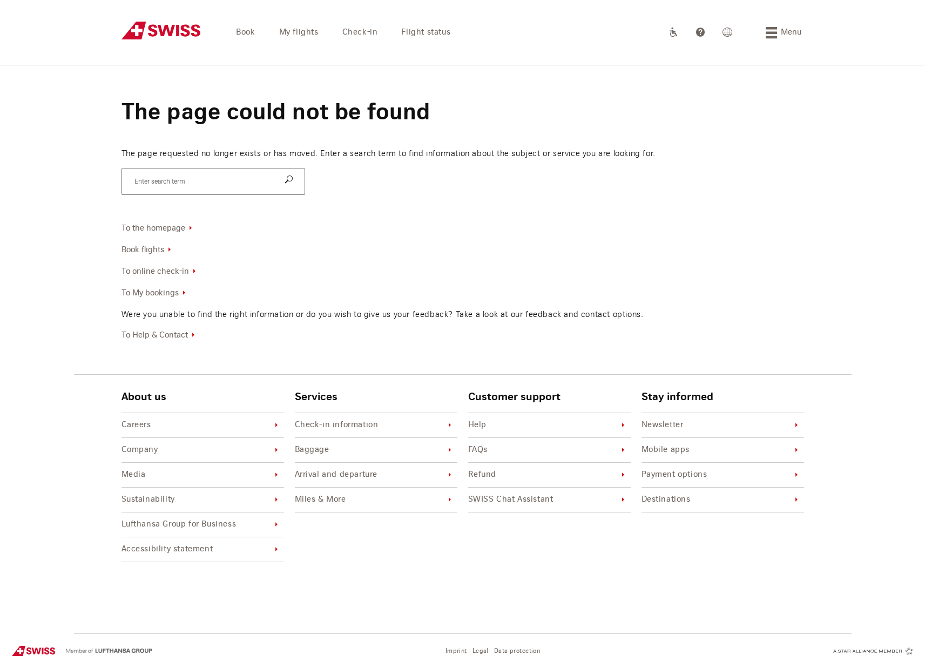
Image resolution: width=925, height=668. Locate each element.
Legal (480, 650)
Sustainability (148, 499)
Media (133, 475)
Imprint (456, 650)
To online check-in (155, 271)
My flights (299, 32)
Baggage (312, 450)
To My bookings (150, 293)
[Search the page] (290, 180)
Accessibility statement (167, 549)
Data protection (517, 650)
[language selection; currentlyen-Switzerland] (727, 32)
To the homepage (153, 228)
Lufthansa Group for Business (179, 524)
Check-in (360, 32)
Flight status (425, 32)
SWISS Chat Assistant (510, 499)
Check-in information (337, 425)
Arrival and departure (336, 475)
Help (477, 425)
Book (245, 32)
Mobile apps (666, 450)
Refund (482, 475)
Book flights (142, 250)
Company (139, 450)
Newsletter (663, 425)
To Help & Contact (154, 335)
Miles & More (320, 499)
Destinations (666, 499)
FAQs (478, 450)
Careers (136, 425)
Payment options (674, 475)
